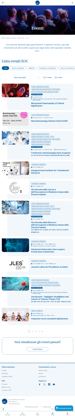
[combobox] (26, 77)
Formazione (42, 376)
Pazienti (4, 370)
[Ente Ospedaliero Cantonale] (37, 3)
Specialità (5, 373)
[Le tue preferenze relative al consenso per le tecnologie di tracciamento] (3, 409)
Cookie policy (47, 407)
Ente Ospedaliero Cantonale (9, 38)
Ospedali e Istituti (7, 376)
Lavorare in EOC (7, 390)
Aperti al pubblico (18, 68)
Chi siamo (5, 384)
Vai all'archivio (38, 349)
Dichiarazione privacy (31, 407)
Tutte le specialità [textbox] (20, 77)
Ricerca (41, 373)
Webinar (31, 68)
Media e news (21, 38)
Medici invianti (43, 370)
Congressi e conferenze (47, 68)
